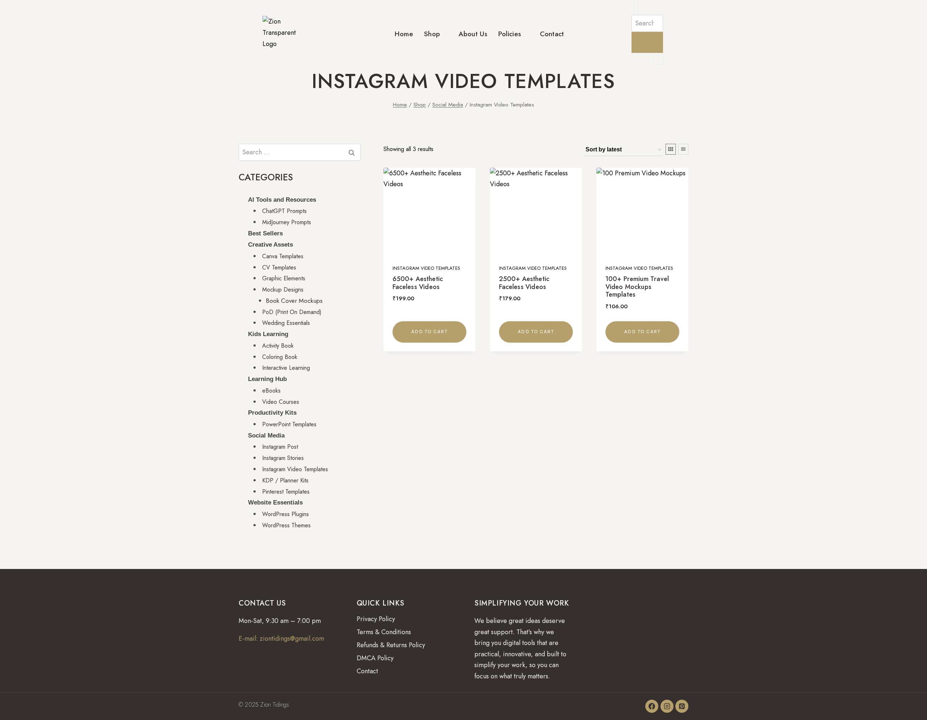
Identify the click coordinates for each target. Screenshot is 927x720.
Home (404, 34)
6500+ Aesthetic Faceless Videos (418, 283)
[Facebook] (651, 706)
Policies (509, 34)
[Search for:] (300, 152)
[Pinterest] (681, 706)
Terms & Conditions (384, 632)
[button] (635, 9)
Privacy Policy (376, 619)
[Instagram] (667, 706)
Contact (552, 34)
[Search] (647, 42)
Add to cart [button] (429, 331)
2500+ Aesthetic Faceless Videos (524, 283)
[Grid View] (671, 149)
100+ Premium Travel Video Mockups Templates (637, 286)
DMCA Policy (375, 658)
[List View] (683, 149)
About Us (472, 34)
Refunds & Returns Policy (391, 645)
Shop (432, 34)
